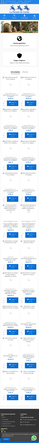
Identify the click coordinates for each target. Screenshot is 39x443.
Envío (3, 417)
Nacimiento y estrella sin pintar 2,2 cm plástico (11, 127)
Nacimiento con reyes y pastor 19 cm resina (28, 291)
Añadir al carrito (13, 103)
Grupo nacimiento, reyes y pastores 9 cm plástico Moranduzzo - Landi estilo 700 (10, 226)
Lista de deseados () (15, 2)
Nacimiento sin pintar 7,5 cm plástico (10, 191)
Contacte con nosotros (8, 426)
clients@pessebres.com (29, 424)
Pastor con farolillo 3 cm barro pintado (11, 389)
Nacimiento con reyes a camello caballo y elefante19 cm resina (10, 292)
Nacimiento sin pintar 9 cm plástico (28, 191)
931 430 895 (25, 422)
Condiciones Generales (11, 1)
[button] (11, 31)
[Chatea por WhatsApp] (34, 438)
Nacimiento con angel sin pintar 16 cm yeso (10, 259)
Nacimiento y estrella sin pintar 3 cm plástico (28, 127)
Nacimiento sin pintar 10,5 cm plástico (10, 95)
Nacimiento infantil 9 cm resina (10, 356)
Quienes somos (27, 1)
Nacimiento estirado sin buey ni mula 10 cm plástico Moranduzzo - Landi (28, 226)
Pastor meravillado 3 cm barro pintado (28, 389)
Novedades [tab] (15, 72)
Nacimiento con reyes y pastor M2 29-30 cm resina (10, 324)
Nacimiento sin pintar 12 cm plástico (28, 95)
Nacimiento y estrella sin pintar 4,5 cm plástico (11, 159)
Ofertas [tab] (25, 72)
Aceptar (6, 439)
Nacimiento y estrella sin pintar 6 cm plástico (28, 159)
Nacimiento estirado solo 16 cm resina (28, 259)
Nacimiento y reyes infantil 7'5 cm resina (28, 324)
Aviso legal (20, 1)
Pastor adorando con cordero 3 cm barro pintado (28, 357)
